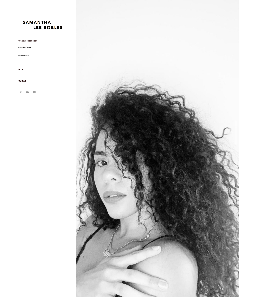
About (21, 69)
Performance (23, 55)
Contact (22, 80)
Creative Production (27, 40)
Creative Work (24, 47)
